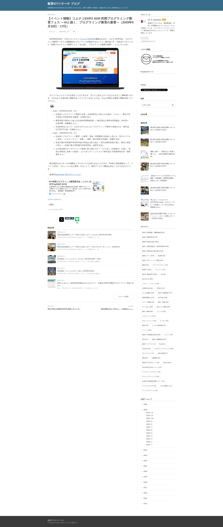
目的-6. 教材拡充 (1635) (149, 274)
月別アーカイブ (146, 399)
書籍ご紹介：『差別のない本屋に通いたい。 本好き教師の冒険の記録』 (162, 154)
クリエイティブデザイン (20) (151, 372)
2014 (145, 503)
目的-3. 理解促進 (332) (159, 339)
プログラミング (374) (149, 316)
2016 (145, 493)
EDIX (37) (145, 339)
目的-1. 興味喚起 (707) (165, 293)
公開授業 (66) (156, 358)
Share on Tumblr (69, 218)
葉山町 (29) (161, 256)
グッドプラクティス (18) (150, 390)
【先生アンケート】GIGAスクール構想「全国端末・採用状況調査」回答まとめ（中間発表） (162, 178)
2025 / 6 (149, 430)
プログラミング (64, 32)
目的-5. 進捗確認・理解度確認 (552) (153, 232)
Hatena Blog (60, 523)
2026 (145, 404)
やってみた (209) (147, 307)
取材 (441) (145, 325)
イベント (52, 32)
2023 (145, 455)
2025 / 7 (149, 427)
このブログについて (148, 41)
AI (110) (163, 274)
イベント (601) (146, 330)
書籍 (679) (145, 265)
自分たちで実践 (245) (163, 307)
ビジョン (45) (168, 335)
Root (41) (162, 344)
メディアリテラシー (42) (160, 265)
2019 (145, 477)
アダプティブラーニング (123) (163, 348)
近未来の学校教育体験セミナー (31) (153, 381)
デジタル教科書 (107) (159, 325)
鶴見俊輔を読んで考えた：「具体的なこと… (117, 309)
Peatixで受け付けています (70, 175)
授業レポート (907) (148, 256)
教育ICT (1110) (146, 269)
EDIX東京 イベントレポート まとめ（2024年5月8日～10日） (79, 259)
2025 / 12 (149, 412)
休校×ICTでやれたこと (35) (150, 362)
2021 (145, 466)
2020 (145, 471)
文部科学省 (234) (147, 288)
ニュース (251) (161, 311)
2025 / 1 (149, 445)
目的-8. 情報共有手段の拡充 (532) (152, 251)
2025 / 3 (149, 439)
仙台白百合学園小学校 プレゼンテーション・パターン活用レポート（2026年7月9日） (162, 216)
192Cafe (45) (146, 348)
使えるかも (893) (147, 279)
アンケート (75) (160, 269)
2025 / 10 (149, 418)
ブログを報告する (72, 523)
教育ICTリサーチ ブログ (64, 3)
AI (74, 32)
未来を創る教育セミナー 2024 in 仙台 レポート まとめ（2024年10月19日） (85, 235)
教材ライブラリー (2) (148, 344)
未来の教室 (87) (163, 353)
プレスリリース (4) (148, 353)
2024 (145, 450)
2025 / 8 (149, 424)
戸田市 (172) (160, 288)
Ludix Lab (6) (167, 362)
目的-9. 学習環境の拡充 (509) (151, 335)
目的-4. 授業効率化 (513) (150, 237)
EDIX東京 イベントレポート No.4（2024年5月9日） (76, 271)
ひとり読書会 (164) (148, 293)
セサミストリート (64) (149, 321)
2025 (145, 410)
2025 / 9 (149, 421)
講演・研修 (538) (147, 311)
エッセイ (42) (164, 321)
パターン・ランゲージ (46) (150, 283)
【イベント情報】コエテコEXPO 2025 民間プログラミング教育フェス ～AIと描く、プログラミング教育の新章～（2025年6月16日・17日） (91, 22)
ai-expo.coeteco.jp (54, 199)
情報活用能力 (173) (148, 297)
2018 (145, 482)
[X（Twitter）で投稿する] (61, 219)
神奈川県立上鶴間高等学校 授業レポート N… (64, 309)
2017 (145, 487)
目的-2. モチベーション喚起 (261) (152, 260)
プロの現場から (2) (166, 386)
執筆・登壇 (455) (163, 302)
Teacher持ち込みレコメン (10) (151, 367)
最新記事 (144, 123)
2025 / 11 (149, 415)
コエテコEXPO (87, 39)
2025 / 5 (149, 433)
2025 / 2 (149, 442)
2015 (145, 498)
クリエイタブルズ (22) (149, 386)
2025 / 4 (149, 436)
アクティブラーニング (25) (150, 376)
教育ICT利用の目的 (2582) (150, 242)
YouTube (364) (162, 297)
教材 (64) (145, 358)
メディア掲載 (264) (148, 302)
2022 (145, 461)
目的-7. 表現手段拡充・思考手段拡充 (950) (155, 246)
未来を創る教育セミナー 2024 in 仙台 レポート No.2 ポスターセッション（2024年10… (89, 247)
